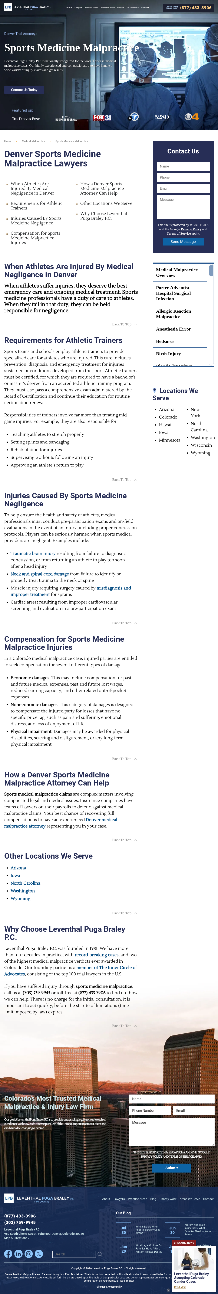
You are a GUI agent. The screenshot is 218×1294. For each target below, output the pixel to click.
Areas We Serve (190, 1199)
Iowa (15, 875)
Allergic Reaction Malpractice (173, 313)
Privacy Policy (191, 229)
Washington (23, 891)
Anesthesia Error (173, 329)
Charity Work (167, 1199)
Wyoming (20, 898)
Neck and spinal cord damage (40, 574)
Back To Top (122, 324)
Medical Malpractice (33, 141)
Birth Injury (168, 353)
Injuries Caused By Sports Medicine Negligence (36, 221)
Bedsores (165, 341)
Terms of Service (179, 233)
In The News (133, 7)
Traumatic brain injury (33, 553)
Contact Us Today (24, 90)
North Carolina (25, 883)
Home (7, 141)
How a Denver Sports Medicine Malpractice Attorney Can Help (102, 188)
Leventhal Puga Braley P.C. (28, 7)
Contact (208, 1199)
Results (120, 7)
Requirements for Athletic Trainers (37, 206)
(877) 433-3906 (20, 1216)
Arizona (18, 868)
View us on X (39, 1254)
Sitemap (101, 1286)
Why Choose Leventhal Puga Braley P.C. (103, 216)
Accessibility (115, 1286)
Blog (153, 1199)
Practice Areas (137, 1199)
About (106, 1199)
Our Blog (123, 1213)
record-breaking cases (97, 955)
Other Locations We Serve (106, 203)
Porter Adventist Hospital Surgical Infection (173, 293)
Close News (168, 1290)
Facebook (8, 1254)
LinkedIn (18, 1254)
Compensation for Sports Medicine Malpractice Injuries (35, 238)
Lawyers (119, 1199)
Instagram (28, 1254)
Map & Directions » (44, 1234)
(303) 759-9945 (20, 1222)
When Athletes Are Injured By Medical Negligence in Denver (32, 188)
